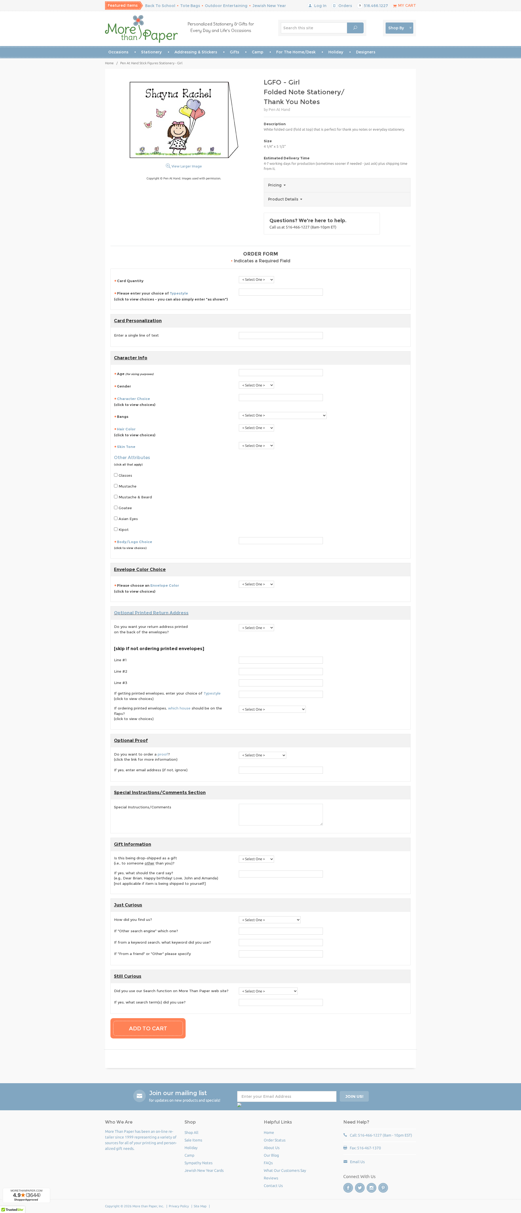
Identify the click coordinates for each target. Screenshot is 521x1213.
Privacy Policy (179, 1206)
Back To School (160, 5)
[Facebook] (348, 1188)
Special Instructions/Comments (142, 807)
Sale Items (193, 1140)
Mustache (126, 486)
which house (179, 708)
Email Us (357, 1162)
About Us (271, 1148)
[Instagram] (371, 1188)
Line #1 (120, 660)
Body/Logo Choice (134, 542)
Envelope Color (164, 585)
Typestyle (179, 293)
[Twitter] (360, 1188)
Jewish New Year (269, 5)
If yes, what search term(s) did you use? (150, 1002)
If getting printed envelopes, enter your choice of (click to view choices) (167, 696)
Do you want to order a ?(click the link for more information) (145, 757)
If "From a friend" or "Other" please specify (152, 953)
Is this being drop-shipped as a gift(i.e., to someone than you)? (145, 861)
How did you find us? (133, 919)
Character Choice (133, 398)
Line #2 (120, 671)
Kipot (123, 529)
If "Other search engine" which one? (146, 931)
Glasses (124, 475)
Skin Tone (126, 446)
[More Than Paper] (141, 29)
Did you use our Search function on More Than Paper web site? (171, 991)
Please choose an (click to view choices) (146, 588)
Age (135, 374)
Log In (319, 5)
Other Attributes (132, 457)
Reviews (271, 1178)
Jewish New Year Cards (204, 1170)
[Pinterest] (383, 1188)
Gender (124, 386)
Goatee (124, 508)
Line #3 (120, 682)
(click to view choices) (134, 401)
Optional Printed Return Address (151, 612)
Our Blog (271, 1155)
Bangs (122, 416)
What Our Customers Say (285, 1170)
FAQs (268, 1163)
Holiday (335, 52)
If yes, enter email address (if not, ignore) (151, 770)
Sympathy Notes (198, 1163)
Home (109, 63)
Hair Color (126, 429)
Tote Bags (190, 5)
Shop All (191, 1132)
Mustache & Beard (134, 497)
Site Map (200, 1206)
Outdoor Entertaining (226, 5)
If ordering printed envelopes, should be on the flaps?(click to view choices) (168, 713)
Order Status (274, 1140)
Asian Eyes (127, 519)
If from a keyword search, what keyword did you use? (162, 942)
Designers (365, 52)
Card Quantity (130, 281)
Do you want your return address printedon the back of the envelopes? (151, 629)
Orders (344, 5)
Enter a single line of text (136, 335)
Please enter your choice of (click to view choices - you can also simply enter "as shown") (171, 296)
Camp (257, 52)
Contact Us (273, 1185)
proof (163, 754)
